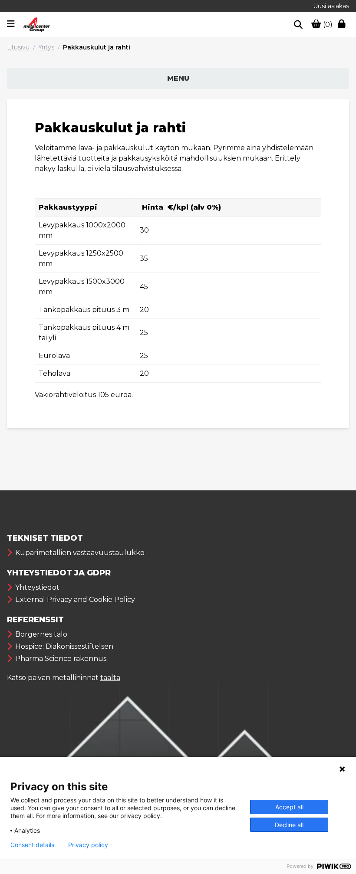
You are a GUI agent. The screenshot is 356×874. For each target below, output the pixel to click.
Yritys (46, 47)
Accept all (289, 807)
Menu (178, 78)
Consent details (32, 844)
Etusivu (18, 47)
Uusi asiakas (331, 6)
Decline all (289, 824)
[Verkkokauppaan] (343, 25)
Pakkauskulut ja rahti (96, 47)
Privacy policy (88, 844)
